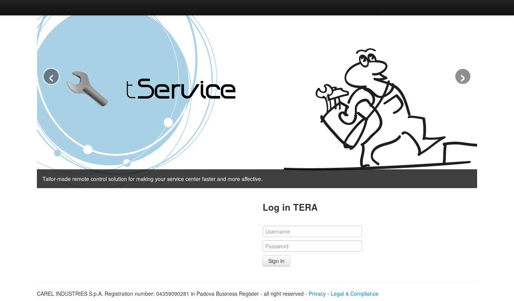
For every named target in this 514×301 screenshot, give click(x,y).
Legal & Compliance (355, 293)
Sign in (276, 261)
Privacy (317, 293)
